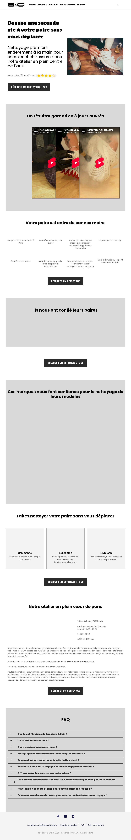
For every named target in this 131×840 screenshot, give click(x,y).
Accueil (32, 5)
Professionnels (67, 5)
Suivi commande (96, 825)
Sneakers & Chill (45, 833)
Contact (81, 5)
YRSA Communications (82, 833)
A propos (42, 5)
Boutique (53, 5)
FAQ (82, 825)
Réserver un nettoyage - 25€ (29, 87)
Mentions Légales (69, 825)
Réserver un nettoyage (65, 281)
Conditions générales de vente (42, 825)
